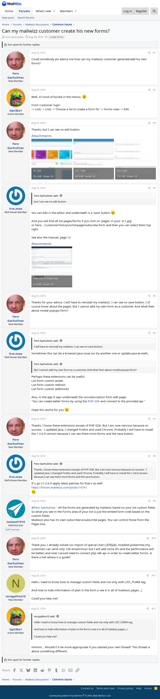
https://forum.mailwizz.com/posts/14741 (59, 487)
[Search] (154, 11)
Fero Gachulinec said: (46, 195)
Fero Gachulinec (14, 37)
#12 (154, 608)
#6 (154, 333)
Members (66, 11)
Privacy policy (125, 688)
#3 (154, 123)
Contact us (87, 688)
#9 (154, 501)
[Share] (149, 53)
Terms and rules (105, 688)
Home (9, 11)
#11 (154, 575)
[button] (54, 11)
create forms (56, 37)
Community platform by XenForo (80, 695)
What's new (43, 11)
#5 (154, 296)
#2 (154, 89)
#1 (154, 52)
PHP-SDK (94, 401)
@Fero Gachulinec (43, 507)
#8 (154, 456)
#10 (154, 538)
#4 (154, 188)
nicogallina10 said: (44, 616)
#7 (154, 418)
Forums (24, 11)
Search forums (25, 17)
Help (138, 688)
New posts (8, 17)
